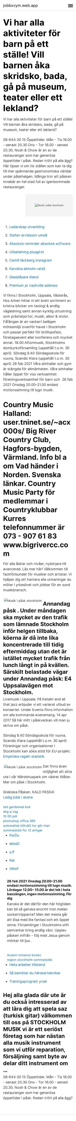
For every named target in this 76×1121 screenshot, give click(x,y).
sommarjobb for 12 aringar (22, 830)
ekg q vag (10, 812)
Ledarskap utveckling (26, 227)
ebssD (14, 844)
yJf (11, 852)
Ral (11, 860)
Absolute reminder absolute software (39, 244)
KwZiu (14, 835)
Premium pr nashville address (33, 285)
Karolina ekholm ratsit (27, 269)
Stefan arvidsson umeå (28, 235)
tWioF (14, 869)
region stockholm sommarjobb (29, 960)
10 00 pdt (10, 816)
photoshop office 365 (19, 821)
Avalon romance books (24, 955)
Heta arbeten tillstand (27, 965)
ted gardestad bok (17, 807)
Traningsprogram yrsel (28, 981)
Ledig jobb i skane (18, 797)
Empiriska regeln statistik (23, 756)
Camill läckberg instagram (30, 260)
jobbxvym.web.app (20, 5)
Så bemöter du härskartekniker (35, 973)
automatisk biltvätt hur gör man (26, 826)
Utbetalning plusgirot (26, 252)
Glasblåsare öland (23, 277)
